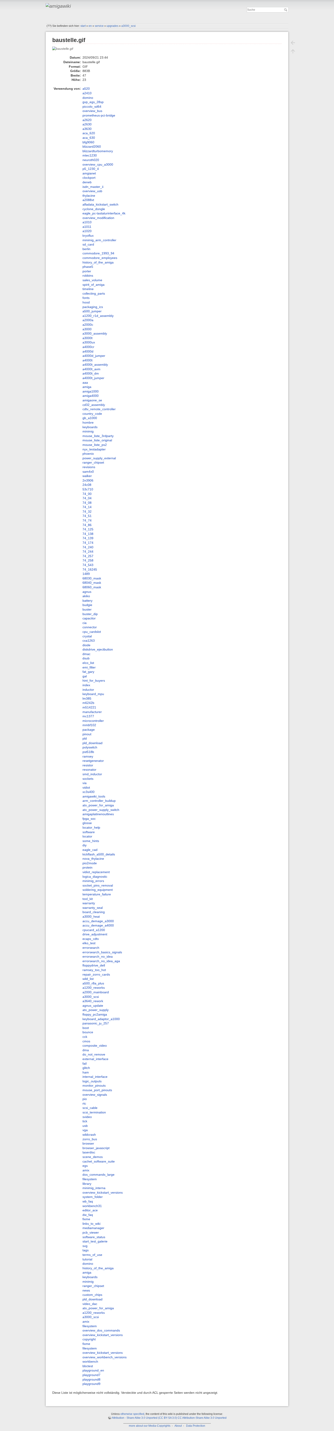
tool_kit (87, 899)
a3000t (87, 338)
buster (87, 609)
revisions (88, 467)
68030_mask (91, 578)
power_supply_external (99, 458)
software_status (93, 1237)
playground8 (91, 1379)
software (88, 832)
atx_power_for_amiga (98, 805)
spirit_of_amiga (93, 284)
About (178, 1425)
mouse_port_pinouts (97, 1090)
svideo (87, 1117)
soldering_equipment (97, 890)
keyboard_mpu (93, 694)
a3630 (87, 129)
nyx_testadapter (94, 449)
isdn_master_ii (92, 187)
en (90, 25)
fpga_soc (89, 818)
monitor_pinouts (94, 1085)
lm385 (86, 698)
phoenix (88, 453)
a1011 (86, 227)
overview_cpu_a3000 (97, 164)
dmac (86, 654)
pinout (86, 734)
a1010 (87, 222)
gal (84, 676)
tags (85, 1250)
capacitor (89, 618)
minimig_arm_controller (99, 240)
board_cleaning (93, 912)
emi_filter (89, 667)
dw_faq (87, 1215)
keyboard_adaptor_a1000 (101, 1019)
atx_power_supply (95, 1010)
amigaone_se (92, 400)
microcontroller (93, 721)
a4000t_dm (90, 373)
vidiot (86, 787)
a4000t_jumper (93, 378)
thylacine (88, 195)
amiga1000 (90, 391)
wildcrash (89, 1134)
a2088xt (88, 200)
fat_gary (88, 671)
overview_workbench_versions (104, 1357)
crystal (87, 636)
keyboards (89, 427)
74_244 (87, 551)
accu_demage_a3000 (98, 921)
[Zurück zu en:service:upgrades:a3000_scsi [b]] (293, 42)
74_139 (87, 538)
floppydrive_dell (93, 965)
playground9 (91, 1384)
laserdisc (88, 1152)
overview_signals (94, 1094)
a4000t (87, 360)
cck (84, 1036)
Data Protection (195, 1425)
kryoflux (88, 235)
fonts (86, 298)
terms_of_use (92, 1255)
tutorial (87, 1259)
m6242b (88, 703)
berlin (86, 249)
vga (85, 1130)
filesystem (89, 1179)
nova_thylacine (93, 858)
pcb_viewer (90, 1232)
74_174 (87, 542)
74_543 (87, 565)
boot (85, 1028)
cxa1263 (88, 640)
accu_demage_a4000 (98, 925)
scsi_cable (89, 1108)
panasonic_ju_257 (95, 1023)
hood (86, 302)
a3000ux (88, 342)
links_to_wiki (91, 1223)
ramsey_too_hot (94, 970)
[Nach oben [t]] (293, 51)
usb (85, 1126)
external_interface (95, 1059)
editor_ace (90, 1210)
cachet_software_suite (98, 1161)
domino (87, 97)
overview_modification (98, 218)
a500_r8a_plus (93, 983)
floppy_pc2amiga (94, 1014)
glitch (86, 1068)
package (88, 729)
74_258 (87, 560)
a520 (86, 88)
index (86, 685)
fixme (86, 1219)
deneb (87, 182)
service (99, 25)
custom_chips (92, 1295)
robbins (87, 275)
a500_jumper (92, 311)
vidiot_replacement (96, 872)
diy (84, 845)
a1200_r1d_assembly (98, 316)
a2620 (87, 120)
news (86, 1290)
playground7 (91, 1375)
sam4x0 (88, 471)
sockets (87, 778)
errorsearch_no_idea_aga (101, 961)
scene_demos (92, 1157)
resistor (87, 765)
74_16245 (89, 569)
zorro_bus (89, 1139)
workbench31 (92, 1206)
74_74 (87, 520)
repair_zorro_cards (96, 974)
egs (85, 1166)
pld (84, 738)
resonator (89, 769)
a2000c (87, 324)
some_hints (90, 841)
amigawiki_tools (93, 796)
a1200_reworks (93, 987)
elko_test (88, 943)
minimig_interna (93, 1188)
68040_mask (91, 582)
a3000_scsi (128, 25)
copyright (89, 1339)
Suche (286, 9)
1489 (86, 574)
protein (87, 867)
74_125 (87, 529)
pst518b (88, 752)
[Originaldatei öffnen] (65, 50)
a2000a (87, 320)
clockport (88, 177)
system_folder (92, 1197)
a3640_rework (92, 1001)
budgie (87, 605)
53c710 (87, 489)
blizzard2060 (91, 146)
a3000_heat (91, 916)
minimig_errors (93, 881)
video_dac (89, 1304)
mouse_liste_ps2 (94, 445)
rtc (84, 1103)
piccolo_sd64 (91, 106)
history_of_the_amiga (98, 262)
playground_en (93, 1370)
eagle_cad (89, 850)
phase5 (87, 266)
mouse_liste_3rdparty (98, 436)
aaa (85, 382)
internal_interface (94, 1076)
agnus (86, 592)
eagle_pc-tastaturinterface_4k (103, 213)
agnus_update (92, 1005)
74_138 (87, 534)
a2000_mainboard (95, 992)
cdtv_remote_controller (99, 409)
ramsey (87, 756)
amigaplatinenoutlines (98, 814)
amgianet (89, 173)
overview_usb (92, 191)
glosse (87, 823)
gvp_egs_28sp (93, 102)
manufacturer (92, 712)
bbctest (87, 1366)
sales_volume (92, 280)
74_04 (87, 498)
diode (86, 645)
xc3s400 (88, 792)
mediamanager (93, 1228)
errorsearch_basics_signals (102, 952)
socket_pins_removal (97, 885)
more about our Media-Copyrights (149, 1425)
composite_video (94, 1045)
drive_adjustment (94, 934)
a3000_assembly (94, 333)
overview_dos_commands (101, 1330)
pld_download (92, 743)
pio (84, 1099)
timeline (88, 289)
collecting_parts (93, 293)
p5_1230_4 (90, 169)
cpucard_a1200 (93, 930)
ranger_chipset (93, 462)
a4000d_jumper (93, 356)
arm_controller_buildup (99, 800)
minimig (88, 431)
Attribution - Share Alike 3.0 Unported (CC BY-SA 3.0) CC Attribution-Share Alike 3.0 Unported (169, 1417)
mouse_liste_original (97, 440)
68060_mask (91, 587)
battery (87, 600)
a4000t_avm (91, 369)
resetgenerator (93, 761)
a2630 (87, 124)
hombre (88, 422)
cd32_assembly (93, 405)
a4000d (87, 351)
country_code (92, 413)
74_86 (87, 525)
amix (85, 1170)
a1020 (87, 231)
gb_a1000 (89, 418)
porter (86, 271)
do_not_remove (93, 1054)
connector (89, 627)
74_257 (87, 556)
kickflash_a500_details (98, 854)
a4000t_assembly (95, 364)
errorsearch (90, 947)
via (84, 783)
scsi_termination (94, 1112)
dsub (86, 658)
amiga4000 (90, 396)
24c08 (86, 485)
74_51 (87, 516)
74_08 (87, 502)
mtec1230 (89, 155)
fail (84, 1063)
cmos (86, 1041)
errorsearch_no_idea (97, 956)
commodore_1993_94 (98, 253)
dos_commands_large (98, 1174)
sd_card (88, 244)
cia (84, 623)
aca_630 (88, 137)
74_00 (87, 494)
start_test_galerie (94, 1241)
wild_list (88, 979)
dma (85, 1050)
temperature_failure (96, 894)
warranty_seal (92, 907)
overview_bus (92, 111)
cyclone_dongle (93, 209)
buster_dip (90, 614)
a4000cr (88, 347)
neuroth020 (90, 160)
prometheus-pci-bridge (98, 115)
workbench (90, 1361)
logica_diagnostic (94, 876)
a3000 (87, 329)
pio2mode (89, 863)
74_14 (87, 507)
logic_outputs (92, 1081)
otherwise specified (132, 1414)
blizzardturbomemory (97, 151)
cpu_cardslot (91, 632)
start (83, 25)
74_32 (87, 511)
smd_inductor (92, 774)
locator (87, 836)
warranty (88, 903)
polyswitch (89, 747)
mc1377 (88, 716)
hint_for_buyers (93, 680)
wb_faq (87, 1201)
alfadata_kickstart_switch (100, 204)
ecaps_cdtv (90, 939)
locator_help (91, 827)
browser (88, 1143)
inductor (88, 689)
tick (84, 1121)
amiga (86, 387)
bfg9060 (88, 142)
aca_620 (88, 133)
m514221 (89, 707)
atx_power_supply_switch (100, 810)
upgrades (112, 25)
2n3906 (87, 480)
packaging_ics (92, 307)
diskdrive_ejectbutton (97, 649)
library (86, 1183)
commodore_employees (99, 258)
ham (85, 1072)
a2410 (87, 93)
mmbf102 (89, 725)
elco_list (88, 663)
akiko (86, 596)
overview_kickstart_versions (102, 1192)
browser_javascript (96, 1148)
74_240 (87, 547)
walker (87, 476)
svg (84, 1246)
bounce (87, 1032)
